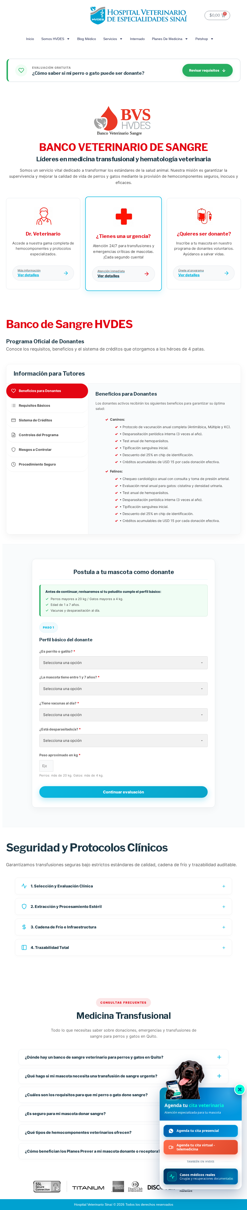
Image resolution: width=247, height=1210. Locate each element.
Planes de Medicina (167, 39)
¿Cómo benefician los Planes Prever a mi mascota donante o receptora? (92, 1151)
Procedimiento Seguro (37, 464)
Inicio (30, 39)
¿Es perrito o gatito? (57, 651)
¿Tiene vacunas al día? (59, 703)
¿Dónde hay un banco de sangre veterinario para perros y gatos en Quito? (94, 1057)
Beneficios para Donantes (40, 391)
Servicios (110, 39)
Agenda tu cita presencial (198, 1130)
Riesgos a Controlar (35, 449)
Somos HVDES (52, 39)
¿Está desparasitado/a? (60, 729)
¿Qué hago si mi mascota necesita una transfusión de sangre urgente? (91, 1076)
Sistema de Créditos (35, 420)
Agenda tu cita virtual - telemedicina (196, 1147)
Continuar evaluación (123, 792)
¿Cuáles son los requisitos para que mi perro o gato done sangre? (86, 1094)
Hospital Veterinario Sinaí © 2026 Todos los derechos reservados (123, 1204)
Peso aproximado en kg (60, 755)
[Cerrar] (239, 1089)
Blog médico (86, 39)
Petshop (201, 39)
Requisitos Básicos (34, 405)
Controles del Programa (38, 435)
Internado (137, 39)
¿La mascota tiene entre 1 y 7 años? (69, 677)
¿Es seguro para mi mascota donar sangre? (65, 1113)
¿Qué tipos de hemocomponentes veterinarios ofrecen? (78, 1132)
